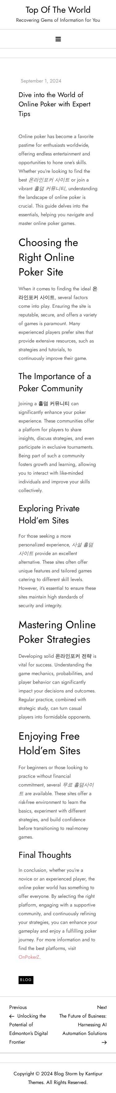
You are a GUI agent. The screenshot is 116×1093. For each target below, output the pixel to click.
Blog (26, 980)
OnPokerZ (29, 957)
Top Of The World (58, 9)
